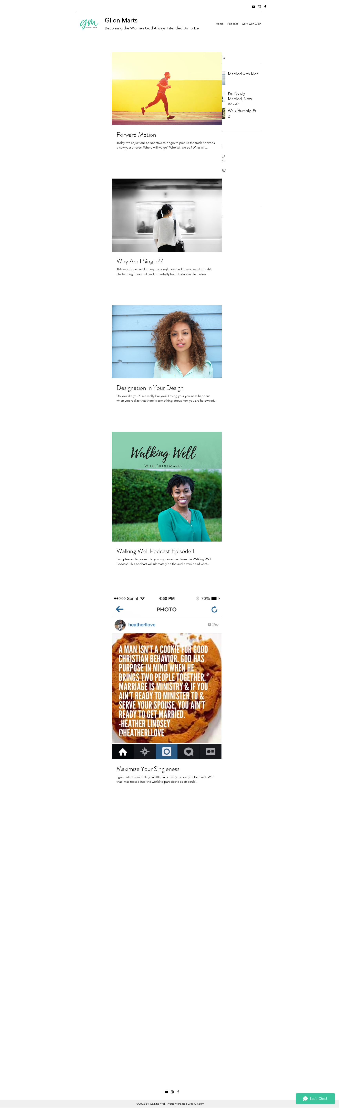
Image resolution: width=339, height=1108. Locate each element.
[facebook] (265, 7)
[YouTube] (253, 7)
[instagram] (259, 7)
